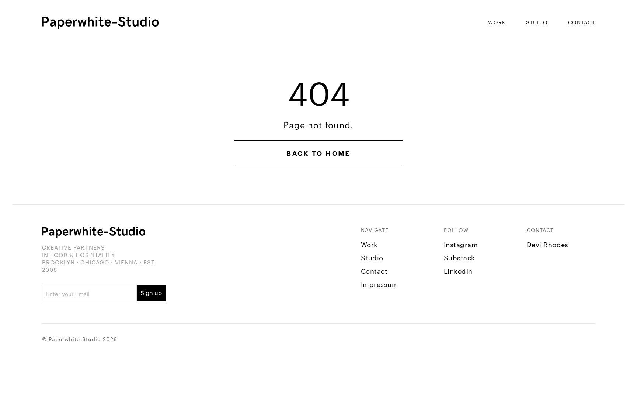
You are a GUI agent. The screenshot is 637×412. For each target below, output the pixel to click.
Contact (581, 22)
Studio (537, 22)
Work (496, 22)
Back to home (318, 153)
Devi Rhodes (547, 244)
